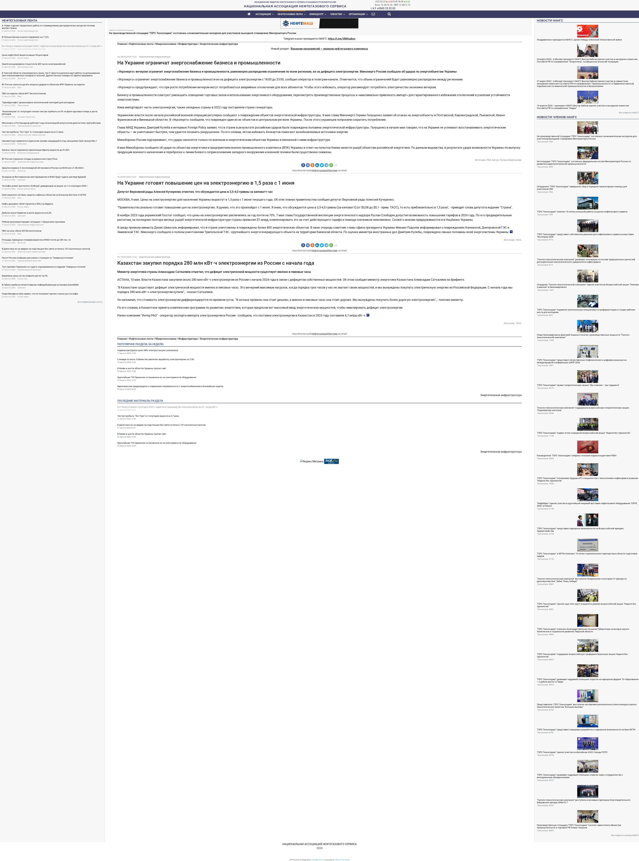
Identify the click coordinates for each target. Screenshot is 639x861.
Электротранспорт (25, 67)
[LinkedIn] (317, 165)
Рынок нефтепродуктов (27, 31)
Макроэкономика (165, 43)
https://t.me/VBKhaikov (341, 38)
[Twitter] (322, 165)
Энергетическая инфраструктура (31, 49)
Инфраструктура (188, 43)
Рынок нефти (23, 58)
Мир (19, 87)
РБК (489, 160)
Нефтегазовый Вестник (324, 170)
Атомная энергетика (26, 117)
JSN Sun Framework (342, 860)
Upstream (21, 180)
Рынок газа (22, 279)
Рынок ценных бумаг (26, 189)
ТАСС (518, 240)
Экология (21, 78)
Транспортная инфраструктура (30, 162)
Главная (122, 43)
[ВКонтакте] (308, 165)
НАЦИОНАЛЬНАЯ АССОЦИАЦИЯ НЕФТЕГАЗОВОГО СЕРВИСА (319, 844)
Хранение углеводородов (28, 153)
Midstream (22, 144)
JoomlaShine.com (318, 860)
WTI (396, 5)
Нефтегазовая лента (141, 43)
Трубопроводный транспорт (29, 126)
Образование (23, 105)
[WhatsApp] (331, 165)
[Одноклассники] (313, 165)
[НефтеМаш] (319, 23)
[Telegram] (326, 165)
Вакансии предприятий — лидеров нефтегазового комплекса (329, 48)
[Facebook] (303, 165)
